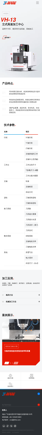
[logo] (10, 3)
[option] (21, 342)
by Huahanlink (15, 432)
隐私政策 (4, 432)
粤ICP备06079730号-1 (29, 430)
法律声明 (8, 432)
